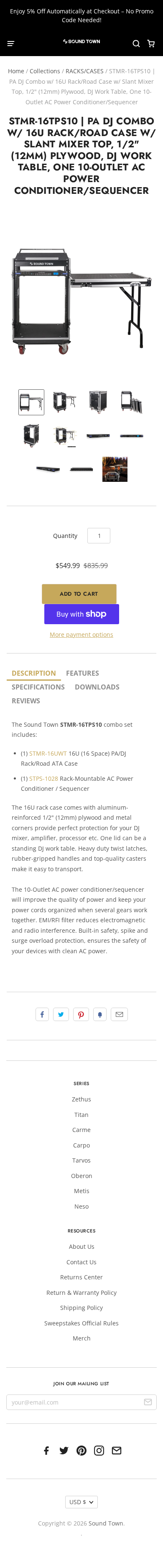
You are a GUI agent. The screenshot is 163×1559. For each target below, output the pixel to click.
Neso (81, 1206)
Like (42, 1014)
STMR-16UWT (48, 753)
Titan (81, 1115)
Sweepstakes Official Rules (81, 1323)
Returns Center (81, 1277)
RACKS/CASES (85, 71)
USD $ (77, 1502)
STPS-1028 (43, 778)
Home (16, 71)
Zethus (81, 1099)
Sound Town (106, 1523)
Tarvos (81, 1160)
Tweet (61, 1014)
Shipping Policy (81, 1308)
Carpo (81, 1145)
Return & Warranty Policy (81, 1293)
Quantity (65, 536)
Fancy (100, 1014)
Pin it (81, 1014)
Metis (81, 1191)
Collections (45, 71)
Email (119, 1014)
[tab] (34, 674)
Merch (82, 1338)
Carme (81, 1130)
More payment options (81, 634)
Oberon (81, 1176)
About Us (81, 1246)
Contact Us (81, 1262)
